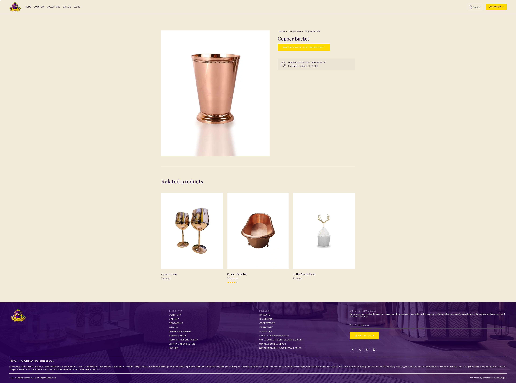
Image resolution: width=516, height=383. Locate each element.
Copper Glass (169, 274)
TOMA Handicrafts (18, 377)
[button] (185, 231)
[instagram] (374, 350)
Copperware (295, 31)
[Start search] (470, 7)
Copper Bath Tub (237, 274)
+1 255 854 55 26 (316, 62)
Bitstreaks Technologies (494, 377)
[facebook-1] (353, 350)
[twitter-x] (360, 350)
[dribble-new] (367, 350)
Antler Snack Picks (304, 274)
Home (282, 31)
